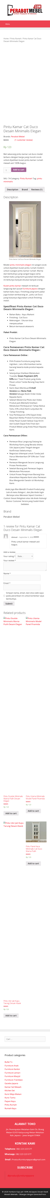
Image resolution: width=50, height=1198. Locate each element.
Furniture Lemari (12, 1072)
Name (7, 573)
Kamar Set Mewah (13, 1087)
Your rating (9, 556)
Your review (9, 560)
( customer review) (24, 140)
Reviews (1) (36, 189)
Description (12, 189)
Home (6, 38)
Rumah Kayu (10, 1108)
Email (6, 583)
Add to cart (18, 169)
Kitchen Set (10, 1090)
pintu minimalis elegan (20, 264)
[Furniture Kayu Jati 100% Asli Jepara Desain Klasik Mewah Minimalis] (25, 10)
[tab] (12, 189)
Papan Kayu (10, 1101)
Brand (25, 189)
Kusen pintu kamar (12, 285)
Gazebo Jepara (11, 1083)
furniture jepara (30, 288)
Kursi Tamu (10, 1097)
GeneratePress (39, 1194)
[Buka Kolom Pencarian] (46, 23)
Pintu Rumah (15, 38)
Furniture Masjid (12, 1076)
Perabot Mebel (18, 136)
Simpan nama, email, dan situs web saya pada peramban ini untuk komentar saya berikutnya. (25, 595)
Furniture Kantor (12, 1069)
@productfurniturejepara (21, 1175)
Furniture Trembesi (14, 1079)
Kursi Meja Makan (13, 1094)
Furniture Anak (11, 1065)
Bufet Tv (8, 1062)
